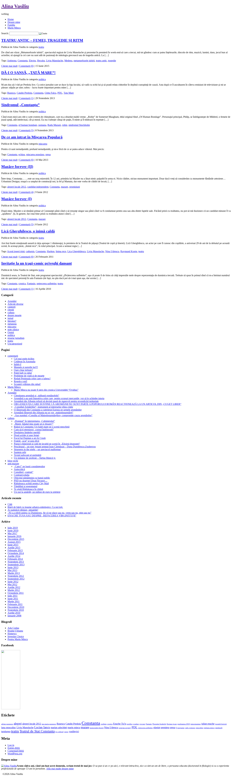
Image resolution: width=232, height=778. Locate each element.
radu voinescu (190, 728)
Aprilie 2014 (14, 556)
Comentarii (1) (26, 98)
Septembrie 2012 (16, 578)
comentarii (13, 355)
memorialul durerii (97, 728)
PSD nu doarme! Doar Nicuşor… (30, 480)
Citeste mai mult (9, 66)
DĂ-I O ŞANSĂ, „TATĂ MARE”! (28, 73)
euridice (130, 724)
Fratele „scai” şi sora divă (26, 441)
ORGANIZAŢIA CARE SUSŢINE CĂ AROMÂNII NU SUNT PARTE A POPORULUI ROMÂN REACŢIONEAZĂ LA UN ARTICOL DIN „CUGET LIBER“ (97, 404)
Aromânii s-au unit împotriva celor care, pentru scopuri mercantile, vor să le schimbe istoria (59, 398)
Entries (14, 748)
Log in (11, 745)
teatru (41, 47)
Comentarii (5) (26, 130)
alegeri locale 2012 (16, 186)
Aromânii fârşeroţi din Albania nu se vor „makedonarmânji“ (43, 412)
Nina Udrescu (112, 251)
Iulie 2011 (13, 595)
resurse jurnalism (16, 338)
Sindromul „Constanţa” (20, 105)
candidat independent (37, 186)
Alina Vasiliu (15, 6)
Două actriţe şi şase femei (26, 435)
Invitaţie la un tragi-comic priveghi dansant (36, 263)
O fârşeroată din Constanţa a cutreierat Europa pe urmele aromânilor (48, 409)
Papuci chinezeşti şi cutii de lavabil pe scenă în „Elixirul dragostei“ (47, 443)
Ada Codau (13, 628)
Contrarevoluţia (21, 475)
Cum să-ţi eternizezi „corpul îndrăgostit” (34, 429)
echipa (21, 154)
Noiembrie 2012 (16, 576)
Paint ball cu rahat (23, 373)
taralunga (5, 731)
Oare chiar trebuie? (23, 370)
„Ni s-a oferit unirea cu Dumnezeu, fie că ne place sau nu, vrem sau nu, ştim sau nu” (49, 512)
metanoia (12, 324)
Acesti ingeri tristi (16, 251)
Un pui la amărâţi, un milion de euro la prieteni (37, 492)
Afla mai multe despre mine (60, 768)
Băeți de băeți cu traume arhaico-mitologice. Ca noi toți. (35, 507)
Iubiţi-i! (17, 364)
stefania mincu (209, 728)
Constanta (23, 60)
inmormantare (195, 724)
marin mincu (74, 727)
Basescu (11, 93)
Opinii (11, 332)
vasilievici (74, 731)
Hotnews (12, 633)
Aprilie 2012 (14, 587)
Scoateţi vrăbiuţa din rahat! (27, 384)
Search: (5, 33)
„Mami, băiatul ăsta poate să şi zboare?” (34, 424)
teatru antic (101, 60)
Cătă (10, 504)
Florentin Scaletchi (159, 724)
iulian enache (207, 723)
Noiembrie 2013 (16, 561)
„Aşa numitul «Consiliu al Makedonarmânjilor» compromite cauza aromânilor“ (53, 415)
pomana (42, 125)
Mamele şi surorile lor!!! (26, 367)
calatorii (11, 306)
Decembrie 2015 (16, 539)
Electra (32, 60)
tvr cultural (59, 732)
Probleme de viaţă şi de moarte (29, 375)
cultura (11, 312)
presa (48, 154)
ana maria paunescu (49, 724)
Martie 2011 (14, 601)
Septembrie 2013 (16, 564)
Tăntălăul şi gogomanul (25, 486)
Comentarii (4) (26, 192)
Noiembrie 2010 (16, 610)
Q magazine (180, 728)
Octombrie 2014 (16, 553)
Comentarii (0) (26, 66)
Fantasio (31, 283)
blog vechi (13, 460)
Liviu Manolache (54, 60)
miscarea (43, 143)
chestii (11, 309)
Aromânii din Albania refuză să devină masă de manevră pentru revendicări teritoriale (56, 401)
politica (42, 79)
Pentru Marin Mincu (18, 639)
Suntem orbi (20, 452)
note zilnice (13, 329)
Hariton (50, 251)
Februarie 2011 (15, 604)
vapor (66, 732)
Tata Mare (69, 93)
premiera (165, 727)
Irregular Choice (16, 636)
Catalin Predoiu (24, 93)
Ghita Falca (50, 93)
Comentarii (16, 750)
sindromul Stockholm (79, 125)
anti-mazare (13, 463)
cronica (22, 283)
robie (64, 125)
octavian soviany (125, 728)
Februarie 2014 (15, 559)
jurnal (10, 318)
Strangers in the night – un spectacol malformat (37, 449)
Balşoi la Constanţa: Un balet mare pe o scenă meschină (41, 426)
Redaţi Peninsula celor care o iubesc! (32, 378)
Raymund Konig (128, 251)
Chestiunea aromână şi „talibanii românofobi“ (36, 395)
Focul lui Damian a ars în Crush (30, 438)
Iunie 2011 (13, 598)
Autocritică (19, 469)
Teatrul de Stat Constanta (37, 731)
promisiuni (74, 186)
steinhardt (218, 728)
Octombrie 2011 (16, 593)
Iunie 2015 (13, 544)
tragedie (112, 60)
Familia (11, 25)
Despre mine (14, 22)
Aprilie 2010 (14, 612)
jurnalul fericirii (221, 724)
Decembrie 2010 (16, 607)
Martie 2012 (14, 590)
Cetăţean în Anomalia (24, 361)
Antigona (11, 60)
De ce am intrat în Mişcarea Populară (31, 137)
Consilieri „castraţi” (23, 472)
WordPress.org (15, 753)
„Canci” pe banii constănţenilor (29, 466)
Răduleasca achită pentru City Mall (31, 483)
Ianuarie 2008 (14, 615)
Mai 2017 (12, 533)
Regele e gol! (20, 381)
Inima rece (61, 251)
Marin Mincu (14, 27)
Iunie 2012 (13, 581)
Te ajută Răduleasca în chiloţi (28, 489)
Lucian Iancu (42, 727)
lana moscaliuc (8, 727)
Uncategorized (15, 343)
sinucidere (199, 728)
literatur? (12, 321)
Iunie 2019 (13, 530)
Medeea (68, 60)
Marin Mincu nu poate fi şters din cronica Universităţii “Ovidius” (46, 390)
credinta (104, 724)
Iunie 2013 (13, 567)
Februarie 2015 (15, 550)
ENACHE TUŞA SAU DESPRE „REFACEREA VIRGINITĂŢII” (42, 515)
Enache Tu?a (119, 723)
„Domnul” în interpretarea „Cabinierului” (34, 421)
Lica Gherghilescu (76, 251)
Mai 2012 (12, 584)
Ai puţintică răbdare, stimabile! (23, 510)
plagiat (156, 727)
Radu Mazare (54, 125)
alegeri (18, 723)
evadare (136, 724)
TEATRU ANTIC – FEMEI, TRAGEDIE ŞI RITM (42, 40)
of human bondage (27, 125)
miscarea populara (35, 154)
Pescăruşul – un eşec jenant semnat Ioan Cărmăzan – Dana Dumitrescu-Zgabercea (55, 446)
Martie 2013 (14, 573)
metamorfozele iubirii (84, 60)
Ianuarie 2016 (14, 536)
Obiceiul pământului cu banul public (32, 477)
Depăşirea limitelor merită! (27, 432)
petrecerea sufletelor (46, 283)
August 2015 (14, 542)
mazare (64, 186)
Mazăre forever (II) (17, 166)
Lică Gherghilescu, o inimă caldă (28, 231)
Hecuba (41, 60)
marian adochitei (59, 727)
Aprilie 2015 (14, 547)
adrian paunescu (7, 724)
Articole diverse (15, 304)
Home (11, 19)
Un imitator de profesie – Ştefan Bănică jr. (35, 458)
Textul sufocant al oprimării (27, 455)
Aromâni (12, 301)
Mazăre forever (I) (16, 199)
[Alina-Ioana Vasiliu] (10, 708)
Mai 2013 (12, 570)
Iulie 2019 (13, 527)
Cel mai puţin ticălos (24, 358)
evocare (142, 724)
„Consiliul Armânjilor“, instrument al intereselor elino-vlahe (43, 407)
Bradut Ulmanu (15, 630)
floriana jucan (172, 724)
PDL (59, 93)
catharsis (30, 251)
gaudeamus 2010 (183, 724)
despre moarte (14, 315)
